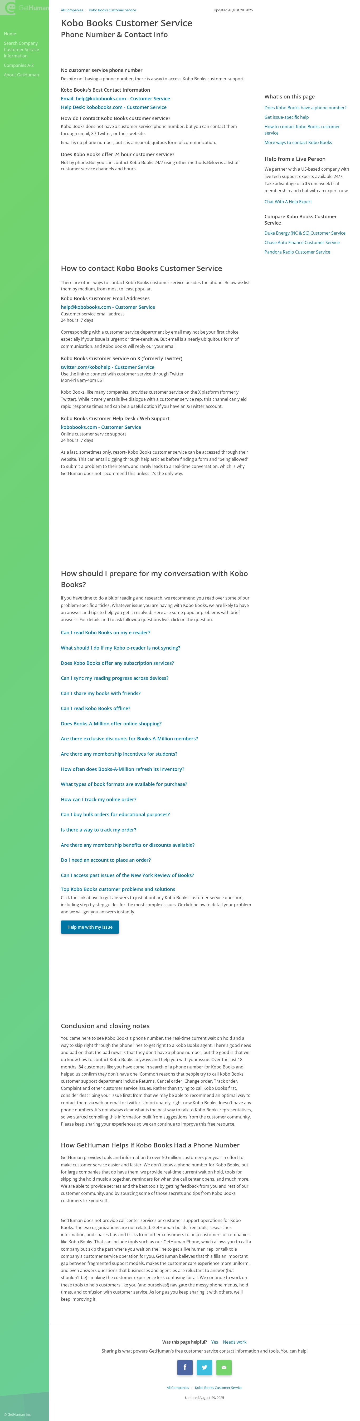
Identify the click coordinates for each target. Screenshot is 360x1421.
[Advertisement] (157, 217)
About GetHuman (21, 75)
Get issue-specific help (287, 117)
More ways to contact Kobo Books (298, 142)
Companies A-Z (19, 65)
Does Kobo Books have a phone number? (306, 108)
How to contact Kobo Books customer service (302, 130)
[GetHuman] (24, 8)
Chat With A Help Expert (288, 202)
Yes (214, 1342)
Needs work (234, 1342)
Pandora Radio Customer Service (297, 252)
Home (10, 34)
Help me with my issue (90, 927)
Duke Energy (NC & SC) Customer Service (305, 233)
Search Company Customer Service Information (21, 49)
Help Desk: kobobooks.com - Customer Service (114, 107)
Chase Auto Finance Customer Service (302, 242)
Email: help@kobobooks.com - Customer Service (115, 98)
